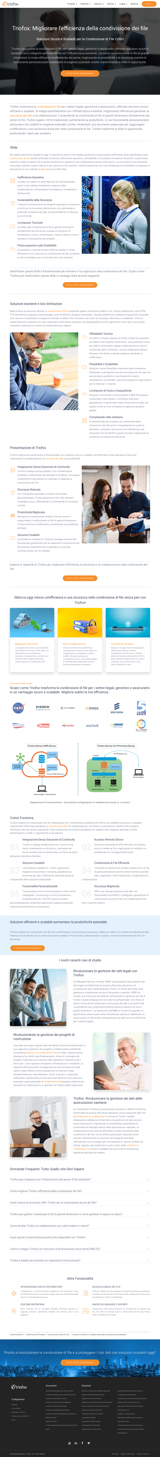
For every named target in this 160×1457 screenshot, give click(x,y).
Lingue (122, 4)
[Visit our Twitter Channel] (88, 1443)
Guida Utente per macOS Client (56, 1406)
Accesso (134, 4)
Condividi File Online (89, 1417)
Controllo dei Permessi (122, 644)
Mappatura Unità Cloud (26, 644)
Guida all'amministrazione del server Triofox (61, 1395)
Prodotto (71, 4)
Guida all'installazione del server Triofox (59, 1391)
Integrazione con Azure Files (91, 1429)
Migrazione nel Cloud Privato (91, 1398)
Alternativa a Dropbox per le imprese (130, 1417)
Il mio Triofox (16, 1408)
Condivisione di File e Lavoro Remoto (130, 1425)
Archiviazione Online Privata (91, 1421)
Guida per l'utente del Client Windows (58, 1402)
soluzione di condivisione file (41, 1052)
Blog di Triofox (51, 1417)
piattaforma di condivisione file (92, 1116)
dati (43, 169)
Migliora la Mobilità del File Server (93, 1395)
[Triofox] (10, 4)
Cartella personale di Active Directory (130, 1391)
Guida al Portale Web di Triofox (56, 1398)
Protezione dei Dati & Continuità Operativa (96, 1391)
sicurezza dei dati (21, 115)
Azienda (14, 1404)
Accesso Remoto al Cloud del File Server (95, 1406)
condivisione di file (49, 106)
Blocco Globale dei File (74, 644)
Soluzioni (85, 4)
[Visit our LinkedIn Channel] (76, 1443)
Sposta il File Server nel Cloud (92, 1410)
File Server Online (123, 1421)
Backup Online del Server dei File (129, 1402)
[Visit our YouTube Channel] (69, 1443)
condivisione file (52, 1081)
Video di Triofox (51, 1421)
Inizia (148, 4)
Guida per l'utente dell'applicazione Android (61, 1414)
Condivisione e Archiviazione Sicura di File (132, 1398)
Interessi (98, 4)
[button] (80, 1179)
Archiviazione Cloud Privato (91, 1425)
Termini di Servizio (143, 1454)
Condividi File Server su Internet (92, 1414)
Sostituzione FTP (123, 1410)
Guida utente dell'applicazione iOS (57, 1410)
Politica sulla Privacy (128, 1454)
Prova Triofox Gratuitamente (80, 73)
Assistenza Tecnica (18, 1412)
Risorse (110, 4)
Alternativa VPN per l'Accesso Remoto (130, 1406)
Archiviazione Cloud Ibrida (127, 1395)
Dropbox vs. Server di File (126, 1414)
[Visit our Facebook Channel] (82, 1443)
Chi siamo (115, 1454)
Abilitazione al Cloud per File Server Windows (97, 1402)
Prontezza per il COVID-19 (20, 1416)
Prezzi (14, 1420)
